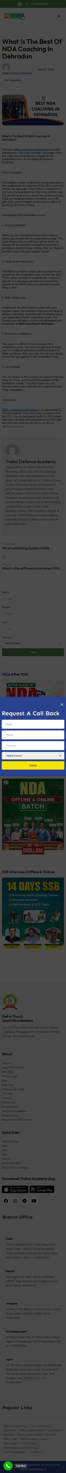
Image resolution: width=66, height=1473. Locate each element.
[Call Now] (8, 1465)
